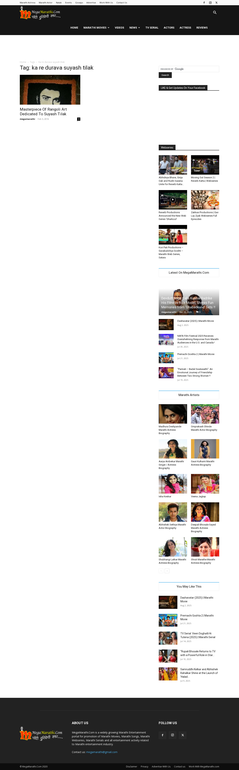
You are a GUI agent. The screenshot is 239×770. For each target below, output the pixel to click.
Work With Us (106, 2)
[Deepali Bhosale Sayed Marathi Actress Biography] (205, 512)
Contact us (179, 766)
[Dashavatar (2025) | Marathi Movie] (166, 324)
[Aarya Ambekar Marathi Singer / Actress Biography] (173, 448)
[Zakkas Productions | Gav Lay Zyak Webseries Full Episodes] (205, 199)
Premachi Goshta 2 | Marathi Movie (195, 354)
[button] (214, 13)
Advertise (91, 2)
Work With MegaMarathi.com (204, 766)
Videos (119, 27)
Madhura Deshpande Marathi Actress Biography (170, 430)
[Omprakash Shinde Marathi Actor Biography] (205, 414)
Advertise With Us (161, 766)
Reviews (202, 27)
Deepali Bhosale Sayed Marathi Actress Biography (203, 528)
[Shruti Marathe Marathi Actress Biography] (205, 547)
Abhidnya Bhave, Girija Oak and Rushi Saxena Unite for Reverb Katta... (171, 181)
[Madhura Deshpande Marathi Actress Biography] (173, 414)
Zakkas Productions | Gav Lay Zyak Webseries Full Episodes (204, 215)
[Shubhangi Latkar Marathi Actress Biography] (173, 547)
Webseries (167, 147)
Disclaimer (131, 766)
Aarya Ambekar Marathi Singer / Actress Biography (171, 464)
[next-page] (167, 571)
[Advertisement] (119, 48)
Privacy (144, 766)
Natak (59, 2)
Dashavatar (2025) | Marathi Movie (195, 321)
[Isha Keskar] (173, 483)
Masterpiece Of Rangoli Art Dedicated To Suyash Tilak (43, 111)
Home (74, 27)
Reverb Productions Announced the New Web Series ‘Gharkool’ (172, 215)
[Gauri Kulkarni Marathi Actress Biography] (205, 448)
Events (68, 2)
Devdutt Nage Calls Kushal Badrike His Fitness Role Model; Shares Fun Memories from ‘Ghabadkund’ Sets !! (188, 302)
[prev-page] (161, 571)
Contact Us (121, 2)
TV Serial (152, 27)
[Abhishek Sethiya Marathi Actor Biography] (173, 512)
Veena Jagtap (198, 496)
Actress (185, 27)
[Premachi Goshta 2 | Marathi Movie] (166, 357)
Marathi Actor (45, 2)
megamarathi (27, 119)
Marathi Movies (94, 27)
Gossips (79, 2)
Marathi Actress (27, 2)
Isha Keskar (165, 496)
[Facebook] (204, 2)
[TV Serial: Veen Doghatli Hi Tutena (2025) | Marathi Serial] (168, 638)
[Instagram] (210, 2)
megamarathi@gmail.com (101, 752)
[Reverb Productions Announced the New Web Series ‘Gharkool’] (173, 199)
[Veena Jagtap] (205, 483)
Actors (169, 27)
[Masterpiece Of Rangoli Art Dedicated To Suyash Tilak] (50, 90)
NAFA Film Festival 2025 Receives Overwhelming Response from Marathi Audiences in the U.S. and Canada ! (198, 339)
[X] (216, 2)
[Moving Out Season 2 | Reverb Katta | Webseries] (205, 165)
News (133, 27)
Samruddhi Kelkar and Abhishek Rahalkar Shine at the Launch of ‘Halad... (199, 673)
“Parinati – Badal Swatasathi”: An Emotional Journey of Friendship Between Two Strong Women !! (195, 372)
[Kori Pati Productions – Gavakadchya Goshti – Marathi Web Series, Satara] (173, 234)
